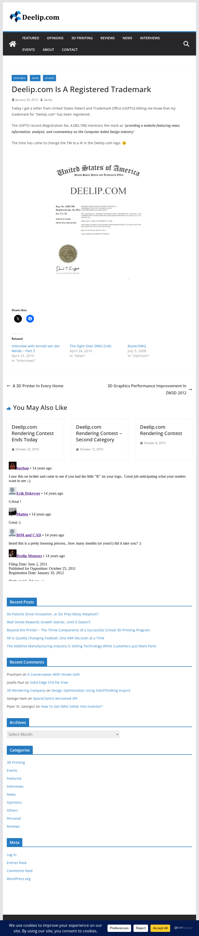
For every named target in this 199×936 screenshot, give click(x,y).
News (127, 38)
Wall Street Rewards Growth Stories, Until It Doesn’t (48, 622)
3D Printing (82, 38)
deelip (48, 100)
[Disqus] (99, 520)
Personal (14, 818)
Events (28, 49)
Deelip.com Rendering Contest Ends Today (33, 433)
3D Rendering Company (26, 690)
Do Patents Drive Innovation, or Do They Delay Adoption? (53, 614)
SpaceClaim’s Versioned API (55, 698)
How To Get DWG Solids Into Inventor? (71, 706)
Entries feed (16, 862)
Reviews (107, 38)
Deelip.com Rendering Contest (161, 430)
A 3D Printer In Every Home (38, 386)
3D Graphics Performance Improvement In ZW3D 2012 (147, 389)
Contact (70, 49)
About (48, 49)
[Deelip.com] (12, 44)
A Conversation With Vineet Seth (53, 674)
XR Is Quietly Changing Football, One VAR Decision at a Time (55, 638)
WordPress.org (19, 878)
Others (49, 78)
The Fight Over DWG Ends (90, 346)
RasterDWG (137, 346)
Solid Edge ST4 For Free (49, 682)
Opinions (55, 38)
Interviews (150, 38)
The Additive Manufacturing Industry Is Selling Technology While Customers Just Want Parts (81, 646)
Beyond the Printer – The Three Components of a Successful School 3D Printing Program (78, 630)
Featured (30, 38)
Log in (12, 854)
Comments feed (20, 870)
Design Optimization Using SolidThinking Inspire (90, 690)
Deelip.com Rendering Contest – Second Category (99, 433)
